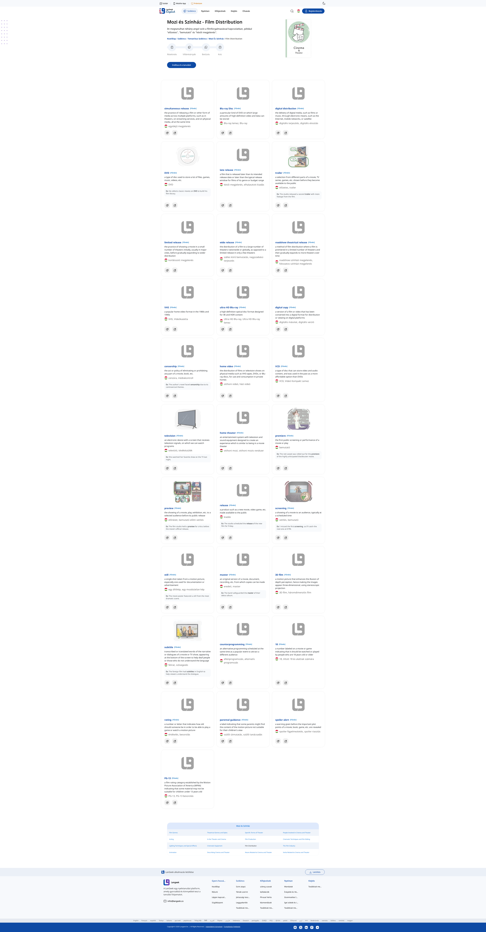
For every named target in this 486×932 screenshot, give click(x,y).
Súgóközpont (217, 902)
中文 (271, 920)
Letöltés (316, 872)
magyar (350, 920)
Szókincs (182, 38)
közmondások (266, 902)
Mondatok (288, 886)
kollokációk (264, 892)
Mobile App (181, 3)
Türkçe (161, 920)
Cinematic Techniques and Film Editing (296, 839)
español (153, 920)
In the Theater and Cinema (216, 839)
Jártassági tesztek (243, 897)
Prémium (198, 3)
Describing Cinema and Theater (218, 852)
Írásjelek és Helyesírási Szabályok (291, 892)
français (144, 920)
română (341, 920)
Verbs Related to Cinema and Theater (296, 852)
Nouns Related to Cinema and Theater (258, 852)
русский (177, 920)
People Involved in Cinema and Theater (297, 833)
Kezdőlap (171, 38)
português (255, 920)
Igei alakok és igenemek (291, 902)
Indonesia (236, 920)
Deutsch (246, 920)
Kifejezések (265, 880)
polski (285, 920)
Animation (172, 852)
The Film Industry (289, 846)
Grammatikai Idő (291, 897)
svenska (325, 920)
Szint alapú (241, 886)
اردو (301, 920)
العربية (212, 920)
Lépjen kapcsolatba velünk (219, 897)
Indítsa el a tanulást (181, 65)
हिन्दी (205, 920)
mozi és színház (216, 38)
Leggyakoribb (242, 902)
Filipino (219, 920)
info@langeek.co (176, 901)
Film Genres (173, 833)
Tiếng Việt (197, 920)
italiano (169, 920)
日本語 (264, 920)
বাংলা (306, 920)
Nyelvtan (288, 880)
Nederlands (315, 920)
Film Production (250, 839)
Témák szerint (242, 892)
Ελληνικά (293, 920)
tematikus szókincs (197, 38)
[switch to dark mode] (324, 3)
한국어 (278, 920)
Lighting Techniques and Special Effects (183, 846)
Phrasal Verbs (266, 897)
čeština (333, 920)
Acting (171, 839)
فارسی (227, 920)
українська (187, 920)
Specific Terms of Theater (254, 833)
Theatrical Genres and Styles (217, 833)
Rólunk (215, 892)
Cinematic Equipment (214, 846)
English (135, 920)
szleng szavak (266, 886)
